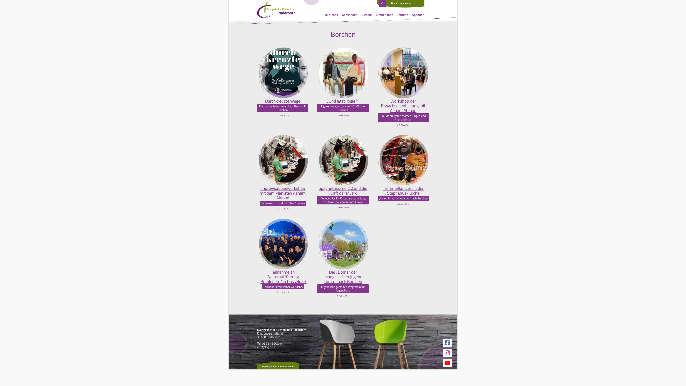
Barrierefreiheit (286, 366)
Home (394, 3)
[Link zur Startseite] (276, 11)
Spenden (418, 14)
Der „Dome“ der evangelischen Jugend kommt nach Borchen (343, 277)
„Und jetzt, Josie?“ (343, 101)
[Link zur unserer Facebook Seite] (447, 343)
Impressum (406, 3)
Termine (402, 14)
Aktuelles (331, 14)
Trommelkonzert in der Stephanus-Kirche (403, 190)
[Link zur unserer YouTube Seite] (447, 363)
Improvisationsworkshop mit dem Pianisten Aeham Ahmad (283, 193)
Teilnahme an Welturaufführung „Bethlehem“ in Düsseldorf (283, 277)
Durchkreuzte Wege (282, 101)
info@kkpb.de (266, 347)
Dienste (366, 14)
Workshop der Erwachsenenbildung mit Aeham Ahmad (403, 106)
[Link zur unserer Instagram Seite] (447, 353)
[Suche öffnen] (383, 4)
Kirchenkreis (384, 14)
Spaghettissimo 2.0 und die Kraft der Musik (343, 190)
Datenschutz (269, 366)
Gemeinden (349, 14)
